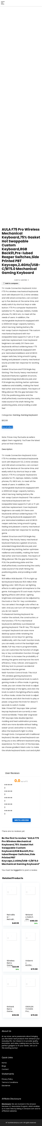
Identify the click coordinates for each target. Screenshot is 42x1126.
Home (4, 1063)
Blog (3, 1066)
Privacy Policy (7, 1079)
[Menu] (3, 3)
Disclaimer (6, 1085)
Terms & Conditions (10, 1082)
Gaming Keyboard (29, 415)
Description (7, 449)
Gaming (16, 415)
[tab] (21, 449)
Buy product (7, 427)
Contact (5, 1069)
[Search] (38, 3)
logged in (18, 870)
